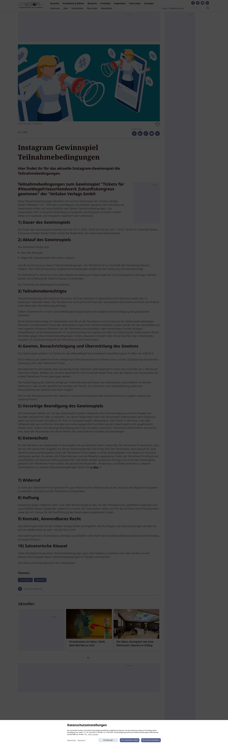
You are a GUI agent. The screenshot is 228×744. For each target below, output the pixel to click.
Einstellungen (108, 740)
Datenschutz (71, 740)
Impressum (81, 740)
